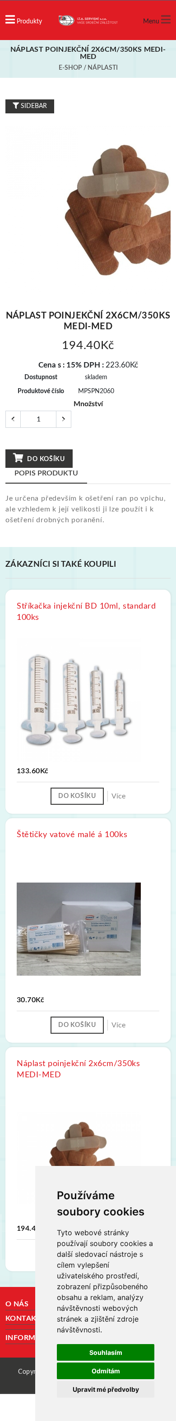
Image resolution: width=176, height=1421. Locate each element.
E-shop (70, 68)
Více (118, 796)
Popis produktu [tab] (46, 473)
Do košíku (45, 459)
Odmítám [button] (106, 1371)
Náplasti (103, 68)
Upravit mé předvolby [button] (106, 1389)
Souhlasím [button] (105, 1352)
